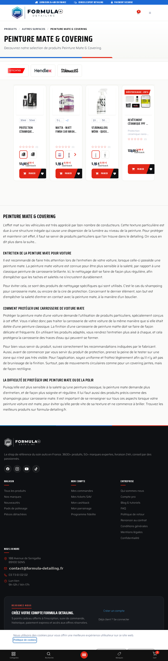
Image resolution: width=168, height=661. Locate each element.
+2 (67, 120)
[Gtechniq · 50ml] (33, 154)
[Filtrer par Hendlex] (43, 71)
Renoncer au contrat (134, 520)
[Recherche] (49, 654)
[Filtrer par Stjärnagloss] (69, 71)
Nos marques (12, 497)
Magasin (9, 481)
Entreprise (127, 481)
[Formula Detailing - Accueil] (22, 442)
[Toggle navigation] (150, 13)
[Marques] (119, 654)
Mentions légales (132, 532)
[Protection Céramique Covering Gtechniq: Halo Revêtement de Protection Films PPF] (30, 101)
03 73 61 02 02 (18, 575)
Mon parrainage (81, 509)
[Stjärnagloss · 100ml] (69, 154)
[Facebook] (7, 469)
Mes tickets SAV (81, 497)
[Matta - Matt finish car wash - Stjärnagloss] (66, 101)
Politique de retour (132, 514)
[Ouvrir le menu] (84, 655)
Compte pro (128, 497)
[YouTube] (26, 469)
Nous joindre (11, 549)
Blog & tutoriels (130, 503)
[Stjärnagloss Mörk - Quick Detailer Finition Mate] (102, 101)
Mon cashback (80, 503)
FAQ (123, 509)
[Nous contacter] (36, 568)
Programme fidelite (83, 514)
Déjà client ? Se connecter (114, 619)
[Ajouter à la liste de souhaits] (42, 173)
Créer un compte (114, 610)
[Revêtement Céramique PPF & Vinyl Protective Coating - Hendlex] (138, 101)
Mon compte (78, 481)
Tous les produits (15, 491)
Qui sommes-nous (132, 491)
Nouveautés (12, 503)
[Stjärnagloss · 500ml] (105, 154)
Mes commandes (82, 491)
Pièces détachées (15, 514)
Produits (10, 29)
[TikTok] (36, 469)
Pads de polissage (15, 509)
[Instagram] (17, 469)
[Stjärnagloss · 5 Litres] (60, 154)
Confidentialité (130, 538)
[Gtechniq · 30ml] (23, 154)
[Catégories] (13, 654)
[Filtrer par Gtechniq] (16, 71)
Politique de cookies (25, 640)
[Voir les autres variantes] (72, 154)
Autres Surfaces (33, 29)
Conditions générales (134, 526)
